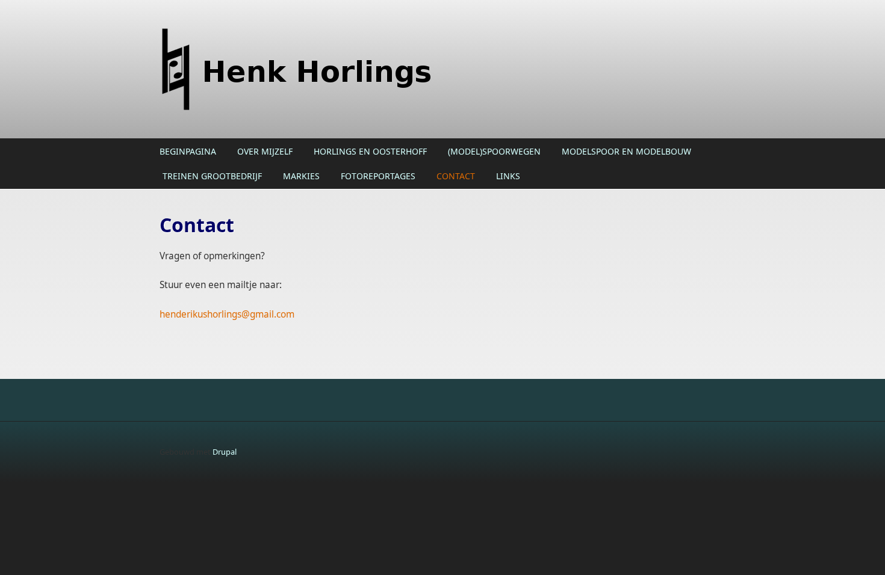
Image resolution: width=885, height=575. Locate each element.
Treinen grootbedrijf (212, 176)
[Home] (346, 69)
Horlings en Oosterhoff (370, 151)
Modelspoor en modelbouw (626, 151)
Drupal (225, 451)
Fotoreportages (378, 176)
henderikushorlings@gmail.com (227, 314)
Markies (301, 176)
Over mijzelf (265, 151)
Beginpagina (188, 151)
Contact (455, 176)
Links (508, 176)
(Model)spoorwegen (494, 151)
